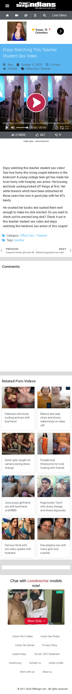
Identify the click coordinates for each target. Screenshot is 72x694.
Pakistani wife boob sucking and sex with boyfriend (17, 417)
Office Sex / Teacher (38, 68)
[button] (7, 5)
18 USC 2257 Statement (47, 654)
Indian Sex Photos (50, 636)
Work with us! (27, 671)
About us (47, 671)
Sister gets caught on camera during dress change (18, 464)
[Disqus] (36, 320)
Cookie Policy (19, 654)
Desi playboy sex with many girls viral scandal (53, 549)
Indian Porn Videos (22, 636)
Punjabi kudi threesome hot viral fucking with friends (52, 464)
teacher (19, 240)
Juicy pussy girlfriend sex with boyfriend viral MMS (17, 506)
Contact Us (35, 662)
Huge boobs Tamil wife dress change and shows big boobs (53, 506)
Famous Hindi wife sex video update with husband (18, 549)
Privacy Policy (49, 645)
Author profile (56, 662)
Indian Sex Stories (25, 645)
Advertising (15, 662)
